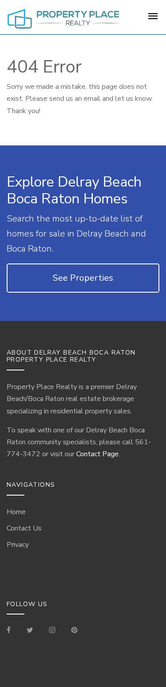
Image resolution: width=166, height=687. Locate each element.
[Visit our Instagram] (52, 631)
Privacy (18, 545)
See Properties (83, 278)
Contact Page (97, 454)
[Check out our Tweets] (29, 631)
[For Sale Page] (153, 19)
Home (16, 512)
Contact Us (24, 528)
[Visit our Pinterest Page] (74, 631)
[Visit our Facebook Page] (12, 631)
